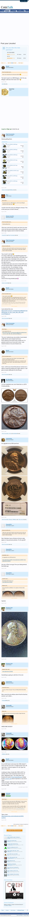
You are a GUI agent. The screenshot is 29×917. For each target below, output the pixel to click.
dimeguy (10, 519)
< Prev (2, 825)
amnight (8, 838)
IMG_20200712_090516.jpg (12, 181)
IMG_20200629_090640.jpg (12, 149)
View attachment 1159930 (7, 671)
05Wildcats (11, 189)
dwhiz (8, 871)
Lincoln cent (8, 778)
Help (27, 913)
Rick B (7, 66)
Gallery (20, 10)
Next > (22, 825)
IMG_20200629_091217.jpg (12, 165)
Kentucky (8, 793)
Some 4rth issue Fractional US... (13, 867)
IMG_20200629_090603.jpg (12, 144)
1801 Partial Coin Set (11, 860)
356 (8, 825)
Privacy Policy (26, 915)
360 (15, 825)
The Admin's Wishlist (7, 905)
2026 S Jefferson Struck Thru (12, 870)
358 (12, 825)
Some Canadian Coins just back (13, 874)
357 (10, 825)
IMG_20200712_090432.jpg (12, 175)
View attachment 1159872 (18, 559)
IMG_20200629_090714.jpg (12, 160)
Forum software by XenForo (5, 915)
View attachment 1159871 (7, 559)
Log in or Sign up (24, 1)
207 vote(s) (19, 54)
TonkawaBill (4, 700)
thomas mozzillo (5, 189)
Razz (7, 194)
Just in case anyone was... (12, 840)
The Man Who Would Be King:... (13, 843)
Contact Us (24, 913)
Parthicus (9, 841)
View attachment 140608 (7, 582)
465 (19, 825)
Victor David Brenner (16, 777)
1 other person (20, 519)
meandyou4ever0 (10, 858)
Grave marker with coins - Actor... (13, 850)
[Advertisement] (14, 28)
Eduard (8, 861)
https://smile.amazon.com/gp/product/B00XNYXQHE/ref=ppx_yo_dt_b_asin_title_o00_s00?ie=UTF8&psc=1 (14, 312)
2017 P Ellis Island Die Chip (12, 857)
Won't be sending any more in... (13, 847)
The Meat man (9, 844)
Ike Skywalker (9, 379)
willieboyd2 (9, 851)
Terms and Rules (20, 915)
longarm (8, 848)
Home (3, 10)
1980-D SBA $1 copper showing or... (13, 837)
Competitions (14, 10)
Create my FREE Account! (14, 830)
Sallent (8, 868)
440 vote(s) (19, 58)
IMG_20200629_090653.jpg (12, 154)
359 (13, 825)
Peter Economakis (10, 134)
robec (10, 433)
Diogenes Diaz (9, 607)
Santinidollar (15, 433)
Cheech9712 (4, 235)
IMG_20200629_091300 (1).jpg (13, 170)
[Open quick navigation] (27, 910)
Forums (7, 10)
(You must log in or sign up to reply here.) (20, 824)
